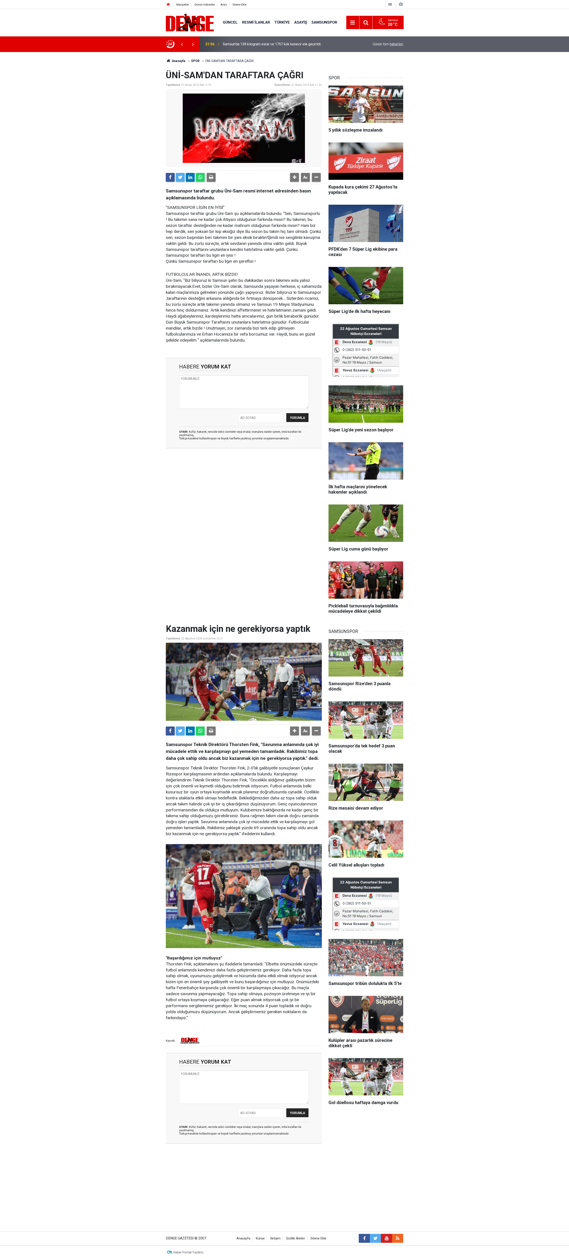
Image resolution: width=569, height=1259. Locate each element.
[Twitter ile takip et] (375, 1238)
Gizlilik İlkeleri (295, 1238)
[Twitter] (180, 177)
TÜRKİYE (282, 22)
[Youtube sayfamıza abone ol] (386, 1238)
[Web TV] (390, 4)
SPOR (195, 61)
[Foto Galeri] (400, 4)
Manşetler (182, 4)
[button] (294, 177)
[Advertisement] (244, 491)
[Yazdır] (211, 177)
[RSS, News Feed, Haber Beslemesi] (397, 1238)
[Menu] (353, 22)
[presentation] (181, 44)
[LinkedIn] (190, 177)
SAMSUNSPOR (324, 22)
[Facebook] (170, 177)
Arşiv (223, 4)
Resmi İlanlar (256, 22)
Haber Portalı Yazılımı (188, 1252)
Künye (260, 1238)
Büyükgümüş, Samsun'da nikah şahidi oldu (255, 44)
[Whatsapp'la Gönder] (200, 177)
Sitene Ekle (239, 4)
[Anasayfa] (168, 4)
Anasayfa (178, 61)
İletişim (275, 1238)
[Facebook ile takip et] (364, 1238)
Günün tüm (388, 44)
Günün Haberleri (204, 4)
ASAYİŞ (300, 22)
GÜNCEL (230, 22)
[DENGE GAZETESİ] (190, 22)
